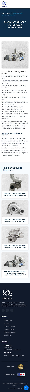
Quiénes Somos (8, 320)
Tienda (8, 13)
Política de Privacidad (9, 326)
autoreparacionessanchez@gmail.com (14, 355)
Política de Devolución (9, 332)
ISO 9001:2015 (7, 335)
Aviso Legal (7, 323)
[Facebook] (3, 310)
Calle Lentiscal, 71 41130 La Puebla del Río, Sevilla (12, 347)
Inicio (3, 13)
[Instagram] (7, 310)
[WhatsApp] (11, 310)
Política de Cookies (9, 329)
